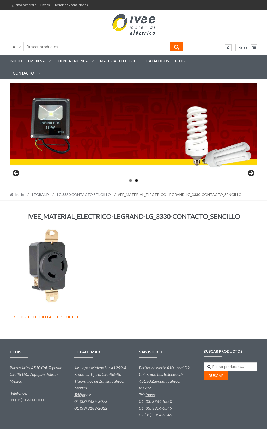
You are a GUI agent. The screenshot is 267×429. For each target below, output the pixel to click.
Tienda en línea (72, 61)
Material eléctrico (120, 61)
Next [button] (251, 173)
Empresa (36, 61)
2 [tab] (136, 180)
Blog (180, 61)
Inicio (16, 61)
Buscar (216, 375)
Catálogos (157, 61)
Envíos (45, 5)
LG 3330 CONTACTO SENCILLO (84, 194)
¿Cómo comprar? (24, 5)
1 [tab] (130, 180)
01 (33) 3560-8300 (27, 399)
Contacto (23, 73)
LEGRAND (40, 194)
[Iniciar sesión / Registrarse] (228, 47)
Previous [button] (16, 173)
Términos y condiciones (71, 5)
